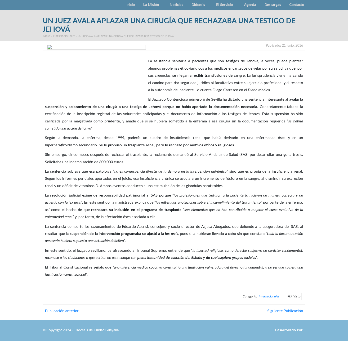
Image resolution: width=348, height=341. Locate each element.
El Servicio (224, 5)
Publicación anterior (62, 311)
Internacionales (64, 36)
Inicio (130, 5)
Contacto (296, 5)
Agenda (250, 5)
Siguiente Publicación (285, 311)
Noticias (176, 5)
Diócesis (198, 5)
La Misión (151, 5)
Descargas (272, 5)
